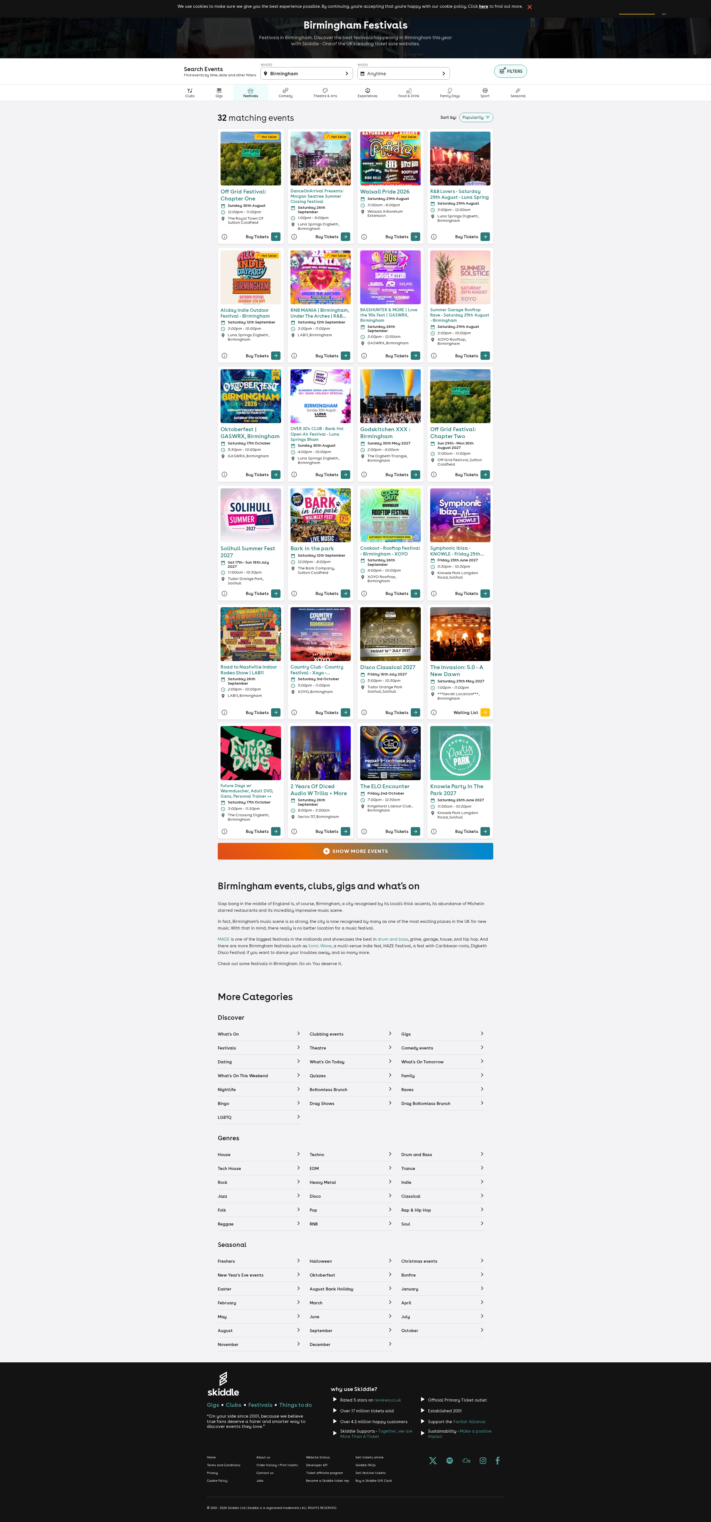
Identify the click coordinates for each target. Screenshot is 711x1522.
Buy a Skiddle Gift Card (374, 1481)
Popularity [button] (473, 117)
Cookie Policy (217, 1481)
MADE (224, 939)
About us (263, 1457)
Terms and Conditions (224, 1465)
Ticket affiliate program (324, 1473)
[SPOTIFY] (449, 1461)
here (483, 6)
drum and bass (393, 939)
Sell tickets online (370, 1457)
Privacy (212, 1473)
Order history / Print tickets (277, 1465)
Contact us (265, 1473)
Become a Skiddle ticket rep (327, 1481)
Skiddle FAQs (366, 1465)
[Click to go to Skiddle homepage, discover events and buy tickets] (223, 1383)
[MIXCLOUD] (466, 1461)
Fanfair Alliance (469, 1421)
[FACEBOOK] (497, 1461)
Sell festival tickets (371, 1473)
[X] (433, 1461)
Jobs (260, 1481)
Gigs (213, 1404)
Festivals (260, 1404)
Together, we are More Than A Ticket (376, 1433)
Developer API (316, 1465)
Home (211, 1457)
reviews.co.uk (387, 1400)
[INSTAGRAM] (483, 1461)
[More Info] (224, 236)
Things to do (295, 1404)
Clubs (233, 1404)
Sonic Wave (320, 945)
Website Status (318, 1457)
